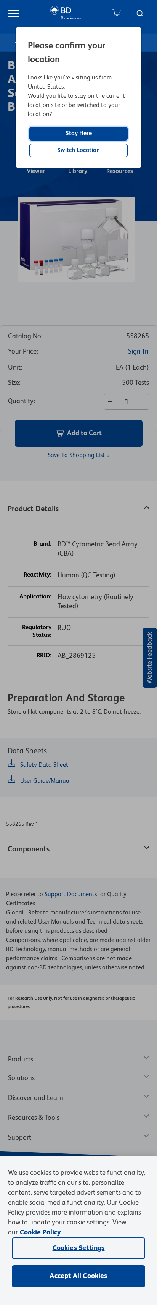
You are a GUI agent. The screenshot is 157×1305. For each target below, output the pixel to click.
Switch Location (78, 150)
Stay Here (79, 134)
